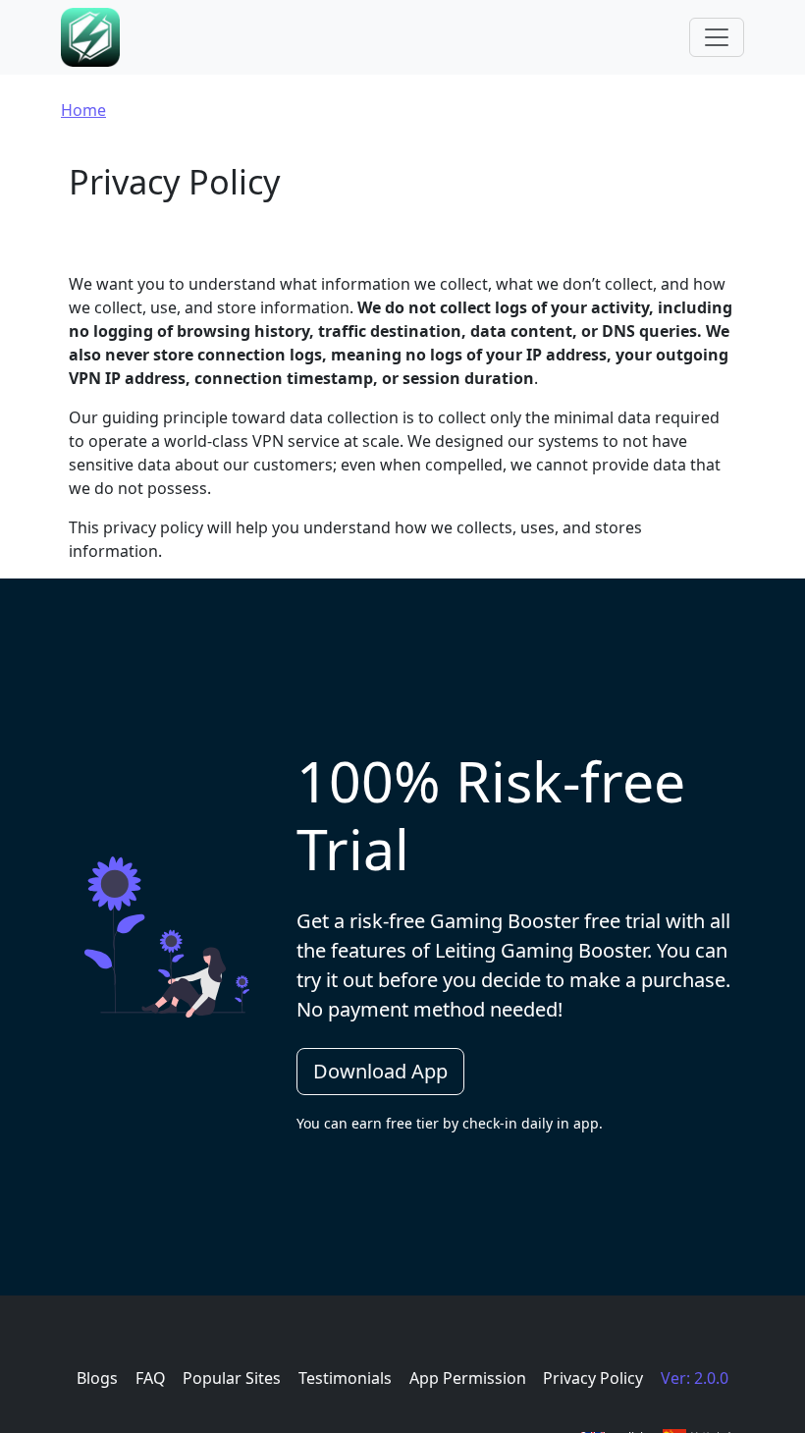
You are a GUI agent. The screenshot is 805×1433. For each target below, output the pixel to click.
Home (83, 110)
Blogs (97, 1378)
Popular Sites (232, 1378)
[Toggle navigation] (716, 37)
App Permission (467, 1378)
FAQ (150, 1378)
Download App (380, 1071)
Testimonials (345, 1378)
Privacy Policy (593, 1378)
